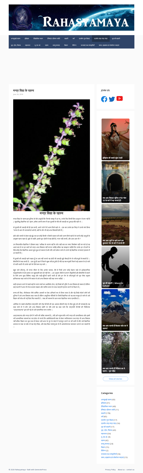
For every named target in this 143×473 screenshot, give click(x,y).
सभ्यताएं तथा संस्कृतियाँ (87, 45)
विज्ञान (66, 45)
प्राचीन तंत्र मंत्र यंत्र (100, 38)
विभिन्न (74, 45)
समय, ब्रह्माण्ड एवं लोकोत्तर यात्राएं (109, 45)
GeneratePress (41, 469)
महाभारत (27, 45)
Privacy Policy (110, 469)
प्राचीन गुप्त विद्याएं (84, 38)
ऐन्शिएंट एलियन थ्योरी (53, 38)
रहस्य (46, 45)
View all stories (115, 379)
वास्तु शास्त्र (56, 45)
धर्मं (74, 38)
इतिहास (27, 38)
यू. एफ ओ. (38, 45)
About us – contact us (126, 469)
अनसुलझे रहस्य (15, 38)
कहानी (66, 38)
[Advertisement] (71, 65)
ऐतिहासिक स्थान (38, 38)
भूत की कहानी (116, 38)
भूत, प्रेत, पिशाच (16, 45)
